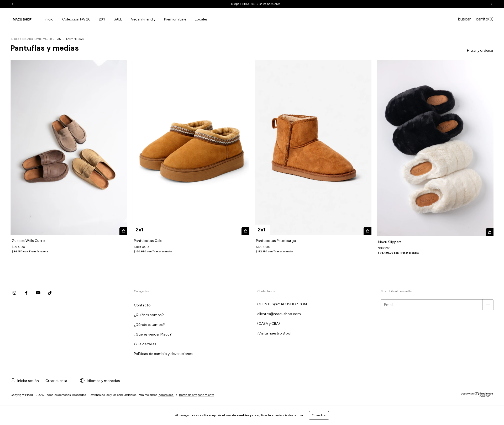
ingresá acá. (166, 395)
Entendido (319, 415)
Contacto (142, 305)
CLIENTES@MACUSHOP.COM (282, 304)
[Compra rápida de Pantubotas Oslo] (245, 231)
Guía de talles (145, 344)
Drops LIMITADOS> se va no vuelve (252, 4)
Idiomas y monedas (103, 381)
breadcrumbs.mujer (37, 39)
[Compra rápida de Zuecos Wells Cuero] (123, 231)
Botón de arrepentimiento (196, 395)
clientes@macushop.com (279, 314)
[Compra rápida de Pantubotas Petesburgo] (367, 231)
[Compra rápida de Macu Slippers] (490, 232)
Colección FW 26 (76, 19)
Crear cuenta (56, 381)
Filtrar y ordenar (480, 50)
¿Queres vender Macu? (153, 334)
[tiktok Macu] (50, 293)
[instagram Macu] (14, 293)
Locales (201, 19)
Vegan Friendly (143, 19)
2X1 (102, 19)
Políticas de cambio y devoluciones (163, 354)
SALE (118, 19)
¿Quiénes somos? (149, 315)
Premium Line (175, 19)
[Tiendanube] (477, 396)
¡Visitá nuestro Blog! (274, 333)
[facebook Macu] (26, 293)
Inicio (49, 19)
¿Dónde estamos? (149, 324)
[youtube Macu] (38, 293)
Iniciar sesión (28, 381)
